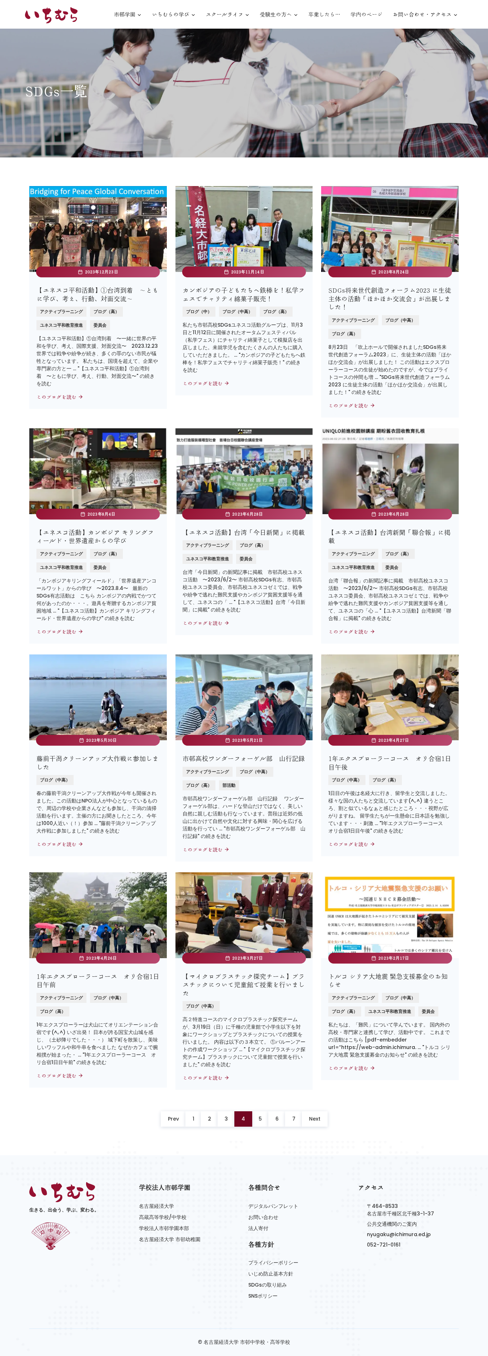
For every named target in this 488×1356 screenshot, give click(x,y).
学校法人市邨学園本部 (164, 1228)
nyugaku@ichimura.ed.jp (399, 1234)
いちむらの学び (170, 15)
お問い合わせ (263, 1217)
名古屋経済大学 (156, 1206)
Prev (173, 1118)
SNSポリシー (263, 1295)
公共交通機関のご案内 (392, 1224)
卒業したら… (324, 14)
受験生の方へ (276, 15)
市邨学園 (124, 15)
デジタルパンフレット (273, 1206)
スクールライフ (224, 15)
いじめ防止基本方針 (270, 1273)
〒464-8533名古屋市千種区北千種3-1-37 (400, 1210)
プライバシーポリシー (273, 1262)
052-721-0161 (383, 1244)
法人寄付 (258, 1228)
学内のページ (366, 14)
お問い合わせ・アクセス (422, 15)
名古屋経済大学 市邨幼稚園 (169, 1239)
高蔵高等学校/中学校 (162, 1217)
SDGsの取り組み (267, 1284)
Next (314, 1118)
